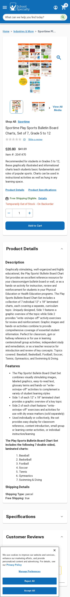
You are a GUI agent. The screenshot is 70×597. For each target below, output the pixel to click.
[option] (16, 114)
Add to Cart (35, 225)
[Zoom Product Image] (59, 58)
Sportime (24, 121)
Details (42, 198)
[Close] (54, 550)
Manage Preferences (29, 571)
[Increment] (29, 213)
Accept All (29, 590)
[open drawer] (5, 7)
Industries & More (23, 31)
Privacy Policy (14, 565)
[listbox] (27, 114)
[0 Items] (63, 7)
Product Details (14, 189)
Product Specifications (42, 189)
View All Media (58, 108)
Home (6, 31)
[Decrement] (8, 213)
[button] (55, 7)
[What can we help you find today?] (63, 17)
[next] (49, 108)
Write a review (35, 139)
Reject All (29, 581)
